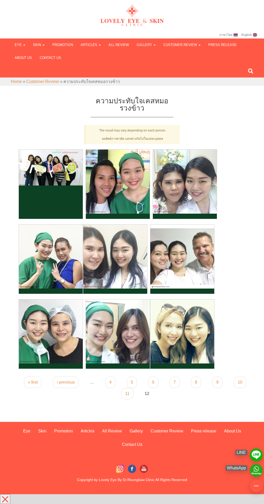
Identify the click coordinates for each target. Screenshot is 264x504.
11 (127, 393)
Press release (222, 45)
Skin (37, 45)
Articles (89, 45)
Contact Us (50, 58)
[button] (250, 70)
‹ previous (66, 382)
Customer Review (180, 45)
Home (16, 81)
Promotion (62, 45)
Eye (19, 45)
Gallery (145, 45)
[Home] (132, 10)
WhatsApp (256, 468)
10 (240, 382)
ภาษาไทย (226, 35)
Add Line (256, 452)
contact (256, 483)
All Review (119, 45)
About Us (23, 58)
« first (33, 382)
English (246, 35)
